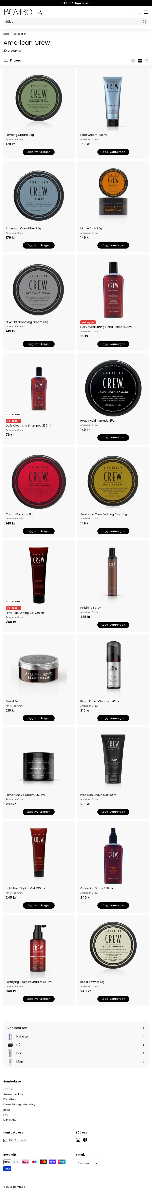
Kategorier (19, 33)
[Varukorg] (137, 12)
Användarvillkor (13, 1094)
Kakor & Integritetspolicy (19, 1104)
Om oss (8, 1089)
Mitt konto (9, 1120)
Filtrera (15, 60)
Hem (6, 33)
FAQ (6, 1115)
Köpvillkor (9, 1099)
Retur (6, 1110)
